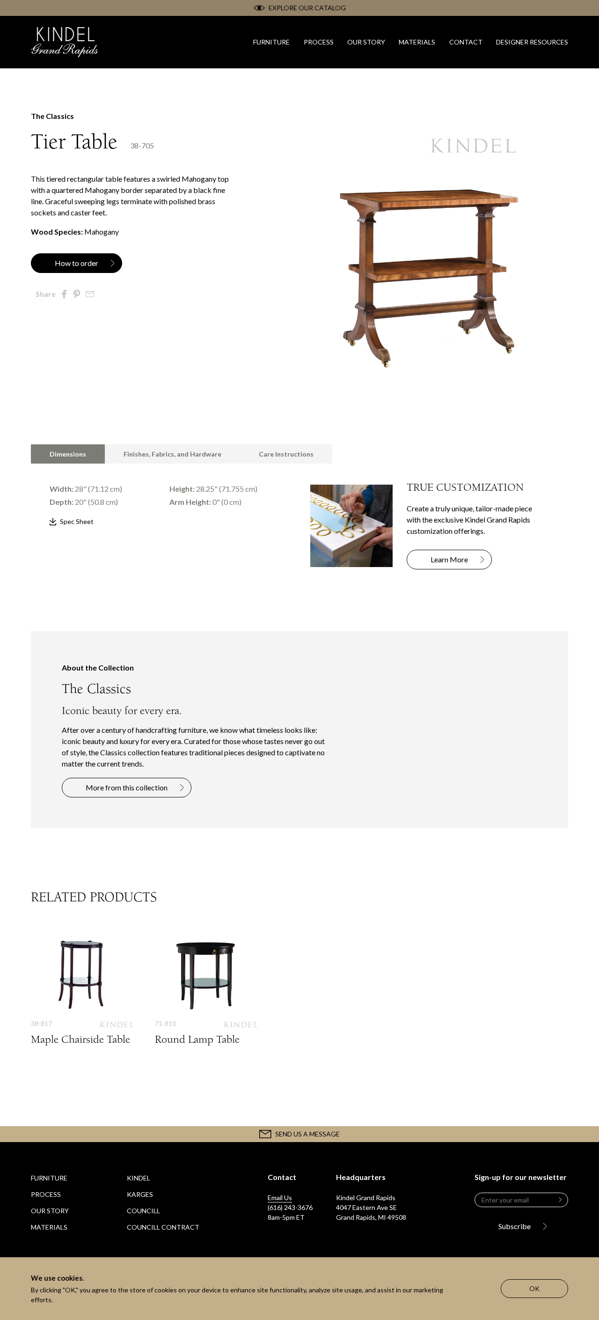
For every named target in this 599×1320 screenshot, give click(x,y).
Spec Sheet (77, 521)
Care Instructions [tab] (286, 454)
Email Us (280, 1198)
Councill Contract (163, 1227)
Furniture (49, 1178)
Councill (143, 1211)
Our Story (50, 1211)
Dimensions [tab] (68, 454)
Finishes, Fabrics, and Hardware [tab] (172, 454)
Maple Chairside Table (82, 1000)
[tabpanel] (160, 495)
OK (534, 1288)
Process (46, 1194)
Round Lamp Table (206, 1000)
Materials (49, 1227)
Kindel (138, 1178)
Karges (140, 1194)
